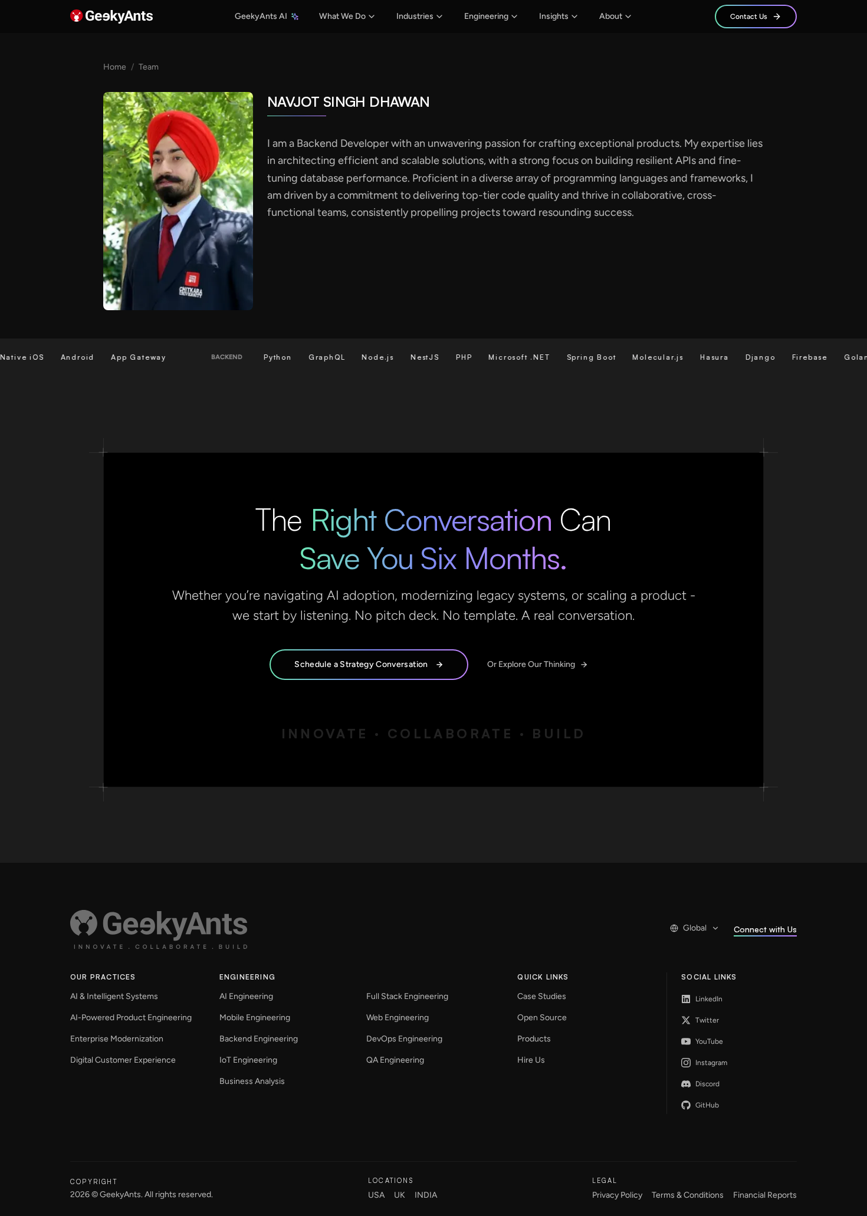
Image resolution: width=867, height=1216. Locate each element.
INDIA (426, 1195)
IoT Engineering (248, 1060)
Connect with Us (765, 929)
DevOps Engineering (404, 1039)
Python (260, 357)
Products (534, 1039)
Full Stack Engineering (407, 996)
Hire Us (531, 1060)
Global (695, 928)
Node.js (360, 357)
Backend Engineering (258, 1039)
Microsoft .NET (501, 357)
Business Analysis (252, 1081)
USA (376, 1195)
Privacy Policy (617, 1195)
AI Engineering (246, 996)
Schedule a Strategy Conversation (361, 664)
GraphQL (309, 357)
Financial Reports (765, 1195)
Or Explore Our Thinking (531, 664)
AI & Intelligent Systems (114, 996)
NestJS (407, 357)
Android (59, 357)
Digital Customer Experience (123, 1060)
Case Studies (541, 996)
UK (399, 1195)
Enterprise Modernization (116, 1039)
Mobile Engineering (254, 1018)
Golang (842, 357)
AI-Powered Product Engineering (131, 1018)
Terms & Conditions (688, 1195)
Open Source (542, 1018)
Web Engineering (397, 1018)
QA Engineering (395, 1060)
